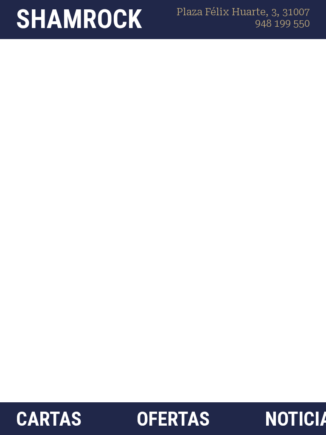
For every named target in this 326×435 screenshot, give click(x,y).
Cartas (49, 418)
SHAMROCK (79, 19)
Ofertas (173, 418)
